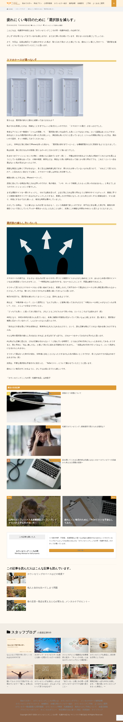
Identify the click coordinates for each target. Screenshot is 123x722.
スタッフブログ (20, 9)
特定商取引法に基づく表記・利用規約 (74, 710)
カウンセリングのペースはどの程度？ (46, 574)
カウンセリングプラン (70, 701)
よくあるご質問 (98, 3)
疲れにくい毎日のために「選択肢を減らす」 (41, 9)
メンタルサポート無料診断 (92, 701)
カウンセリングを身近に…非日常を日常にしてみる (103, 656)
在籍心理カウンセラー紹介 (61, 704)
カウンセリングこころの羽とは (46, 701)
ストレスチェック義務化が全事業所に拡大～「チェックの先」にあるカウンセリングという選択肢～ (75, 657)
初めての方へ (27, 3)
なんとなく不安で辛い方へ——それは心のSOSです (19, 656)
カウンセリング (49, 25)
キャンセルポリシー (48, 710)
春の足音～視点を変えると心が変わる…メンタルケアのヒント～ (58, 602)
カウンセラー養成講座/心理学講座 (29, 707)
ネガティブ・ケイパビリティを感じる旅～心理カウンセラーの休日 (47, 656)
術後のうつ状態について (71, 393)
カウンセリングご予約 (83, 704)
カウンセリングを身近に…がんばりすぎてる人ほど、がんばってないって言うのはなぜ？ (47, 684)
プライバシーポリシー (29, 710)
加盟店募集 (103, 707)
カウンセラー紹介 (60, 3)
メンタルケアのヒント (54, 427)
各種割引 (80, 3)
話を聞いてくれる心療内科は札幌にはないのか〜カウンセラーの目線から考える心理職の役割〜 (89, 461)
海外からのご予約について (86, 707)
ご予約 (88, 3)
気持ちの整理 (58, 25)
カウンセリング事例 (53, 707)
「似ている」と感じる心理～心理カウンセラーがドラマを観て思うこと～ (75, 684)
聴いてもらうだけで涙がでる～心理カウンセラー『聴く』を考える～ (20, 684)
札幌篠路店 (68, 707)
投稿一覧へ (81, 550)
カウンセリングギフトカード (27, 704)
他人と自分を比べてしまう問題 (42, 588)
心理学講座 (48, 3)
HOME (11, 9)
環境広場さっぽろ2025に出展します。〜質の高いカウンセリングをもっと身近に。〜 (103, 684)
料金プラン (38, 3)
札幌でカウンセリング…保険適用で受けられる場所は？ (83, 427)
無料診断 (72, 3)
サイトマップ (97, 710)
